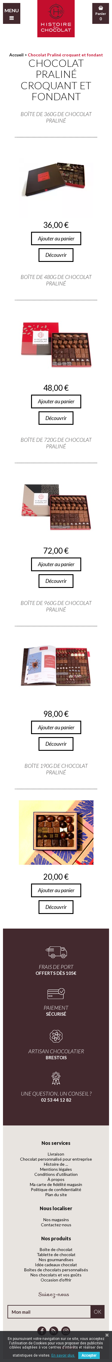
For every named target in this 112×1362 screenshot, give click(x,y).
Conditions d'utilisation (56, 1174)
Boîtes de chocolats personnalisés (56, 1269)
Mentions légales (56, 1169)
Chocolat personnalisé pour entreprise (56, 1159)
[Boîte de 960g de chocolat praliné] (56, 669)
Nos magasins (56, 1219)
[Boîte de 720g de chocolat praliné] (56, 506)
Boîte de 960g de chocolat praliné (56, 606)
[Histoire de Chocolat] (56, 18)
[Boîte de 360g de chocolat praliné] (56, 180)
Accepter (89, 1355)
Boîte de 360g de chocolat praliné (56, 117)
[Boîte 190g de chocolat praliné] (56, 832)
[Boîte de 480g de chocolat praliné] (56, 343)
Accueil (16, 54)
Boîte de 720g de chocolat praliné (56, 443)
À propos (56, 1179)
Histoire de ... (56, 1164)
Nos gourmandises (56, 1259)
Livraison (56, 1153)
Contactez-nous (56, 1224)
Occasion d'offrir (56, 1279)
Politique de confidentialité (56, 1189)
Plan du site (56, 1194)
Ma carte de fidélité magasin (56, 1184)
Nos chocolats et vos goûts (56, 1274)
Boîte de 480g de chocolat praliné (56, 280)
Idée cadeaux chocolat (56, 1264)
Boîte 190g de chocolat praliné (56, 769)
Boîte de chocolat (56, 1249)
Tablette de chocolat (56, 1254)
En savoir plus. (63, 1355)
